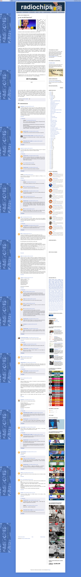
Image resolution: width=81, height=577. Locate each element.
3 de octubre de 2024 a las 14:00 (30, 291)
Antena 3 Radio (60, 282)
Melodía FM (56, 287)
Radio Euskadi (58, 285)
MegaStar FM (58, 289)
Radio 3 (50, 282)
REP (24, 186)
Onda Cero (54, 279)
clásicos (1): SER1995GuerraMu (55, 100)
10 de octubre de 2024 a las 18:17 (28, 472)
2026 (50, 92)
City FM (56, 300)
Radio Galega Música (53, 301)
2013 (50, 163)
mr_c (21, 479)
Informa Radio (50, 303)
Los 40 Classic (54, 289)
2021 (50, 153)
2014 (50, 162)
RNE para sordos (53, 111)
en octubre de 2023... (53, 124)
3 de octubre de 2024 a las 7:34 (27, 233)
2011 (50, 166)
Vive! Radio (56, 310)
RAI (62, 300)
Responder (22, 116)
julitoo (21, 356)
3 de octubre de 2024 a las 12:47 (28, 277)
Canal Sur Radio (58, 284)
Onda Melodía (58, 296)
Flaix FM (62, 288)
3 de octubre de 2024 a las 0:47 (28, 174)
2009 (50, 168)
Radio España (52, 288)
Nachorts (22, 492)
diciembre (52, 95)
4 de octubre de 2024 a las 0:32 (33, 328)
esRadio (52, 281)
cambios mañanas (47, 12)
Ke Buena (54, 303)
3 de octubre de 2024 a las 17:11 (28, 356)
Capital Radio (52, 302)
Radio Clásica (53, 285)
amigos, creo (52, 113)
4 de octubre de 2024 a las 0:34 (33, 200)
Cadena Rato (54, 296)
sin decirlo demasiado (53, 117)
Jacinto (22, 277)
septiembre (52, 138)
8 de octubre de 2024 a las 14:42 (31, 451)
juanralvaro (22, 106)
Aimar (41, 12)
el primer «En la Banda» (57, 361)
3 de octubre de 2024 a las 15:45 (31, 344)
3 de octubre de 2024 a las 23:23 (38, 412)
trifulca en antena (53, 125)
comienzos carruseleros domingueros (57, 349)
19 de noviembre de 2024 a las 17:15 (34, 500)
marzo (52, 146)
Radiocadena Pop (51, 299)
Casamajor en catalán (53, 121)
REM (49, 301)
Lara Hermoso (25, 12)
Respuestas (23, 118)
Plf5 (21, 233)
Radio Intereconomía (57, 288)
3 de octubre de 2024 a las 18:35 (33, 155)
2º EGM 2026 (32, 12)
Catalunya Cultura (57, 302)
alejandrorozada (25, 131)
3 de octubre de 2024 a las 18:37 (33, 348)
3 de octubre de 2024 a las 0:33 (31, 120)
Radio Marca (61, 283)
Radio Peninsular (51, 291)
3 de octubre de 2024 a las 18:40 (31, 362)
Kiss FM (54, 284)
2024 (50, 94)
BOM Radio (55, 299)
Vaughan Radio (53, 310)
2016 (50, 159)
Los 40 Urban (58, 290)
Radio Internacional (51, 304)
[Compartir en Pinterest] (23, 100)
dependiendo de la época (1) (54, 103)
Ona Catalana (61, 297)
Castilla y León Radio (60, 299)
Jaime (24, 196)
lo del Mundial (56, 355)
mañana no (56, 336)
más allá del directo (53, 130)
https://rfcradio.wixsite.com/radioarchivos (54, 81)
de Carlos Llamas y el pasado (54, 133)
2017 (50, 158)
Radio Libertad (61, 304)
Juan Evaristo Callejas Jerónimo (28, 135)
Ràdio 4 (50, 287)
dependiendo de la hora (54, 104)
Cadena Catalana (58, 291)
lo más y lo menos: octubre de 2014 (55, 112)
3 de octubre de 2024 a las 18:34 (33, 131)
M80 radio (61, 280)
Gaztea (58, 300)
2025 (50, 93)
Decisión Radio (52, 297)
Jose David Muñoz (23, 451)
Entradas (51, 410)
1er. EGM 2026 (54, 12)
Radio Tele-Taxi (51, 290)
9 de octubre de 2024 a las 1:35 (33, 464)
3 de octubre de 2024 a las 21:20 (32, 324)
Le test (22, 148)
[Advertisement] (32, 533)
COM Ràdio (54, 290)
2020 (50, 154)
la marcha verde (52, 62)
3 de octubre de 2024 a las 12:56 (33, 337)
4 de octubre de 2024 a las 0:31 (33, 167)
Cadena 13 (50, 296)
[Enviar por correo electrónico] (18, 100)
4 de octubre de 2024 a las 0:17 (30, 196)
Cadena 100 (57, 283)
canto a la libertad (53, 122)
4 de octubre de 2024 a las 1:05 (38, 135)
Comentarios (52, 412)
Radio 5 (61, 281)
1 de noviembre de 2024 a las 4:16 (28, 479)
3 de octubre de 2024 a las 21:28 (29, 399)
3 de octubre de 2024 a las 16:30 (33, 225)
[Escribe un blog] (19, 100)
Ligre (24, 303)
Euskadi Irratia (57, 297)
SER (50, 279)
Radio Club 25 (61, 303)
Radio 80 (50, 289)
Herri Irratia (61, 302)
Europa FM (57, 281)
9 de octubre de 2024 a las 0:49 (30, 458)
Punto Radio (54, 282)
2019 (50, 155)
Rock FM (51, 286)
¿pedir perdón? (52, 102)
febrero (52, 147)
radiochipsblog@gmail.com (53, 56)
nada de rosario (52, 116)
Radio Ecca (61, 298)
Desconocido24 (23, 427)
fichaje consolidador (57, 329)
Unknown (24, 344)
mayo (51, 143)
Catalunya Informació (52, 300)
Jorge (53, 231)
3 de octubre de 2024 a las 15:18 (30, 186)
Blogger (49, 569)
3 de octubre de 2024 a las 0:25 (29, 106)
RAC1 (50, 281)
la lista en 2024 (52, 135)
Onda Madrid (57, 286)
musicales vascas (53, 107)
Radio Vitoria (59, 301)
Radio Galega (60, 287)
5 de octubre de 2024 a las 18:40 (38, 434)
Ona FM (61, 300)
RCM (60, 296)
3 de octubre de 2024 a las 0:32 (28, 148)
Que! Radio (58, 298)
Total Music (54, 183)
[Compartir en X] (20, 100)
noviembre (52, 97)
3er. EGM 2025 (61, 12)
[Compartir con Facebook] (22, 100)
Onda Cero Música (54, 298)
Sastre (37, 12)
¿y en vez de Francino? (53, 134)
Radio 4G (61, 289)
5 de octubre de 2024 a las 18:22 (31, 427)
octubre (52, 98)
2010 (50, 167)
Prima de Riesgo (55, 189)
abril (51, 145)
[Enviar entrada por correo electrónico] (29, 98)
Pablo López (19, 12)
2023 (50, 150)
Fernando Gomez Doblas (24, 337)
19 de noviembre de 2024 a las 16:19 (29, 492)
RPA (58, 303)
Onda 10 (50, 298)
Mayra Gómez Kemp (53, 120)
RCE (54, 286)
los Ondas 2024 (52, 108)
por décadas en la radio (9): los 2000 (55, 129)
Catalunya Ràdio (52, 283)
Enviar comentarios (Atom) (26, 538)
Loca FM (57, 303)
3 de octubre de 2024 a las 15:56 (30, 308)
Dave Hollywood (25, 225)
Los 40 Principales (55, 280)
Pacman (24, 98)
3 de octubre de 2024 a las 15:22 (30, 303)
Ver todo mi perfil (56, 321)
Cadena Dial (51, 284)
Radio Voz (61, 286)
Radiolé (52, 287)
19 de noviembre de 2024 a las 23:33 (32, 505)
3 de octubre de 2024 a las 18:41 (33, 318)
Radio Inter (61, 290)
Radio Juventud (56, 304)
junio (51, 142)
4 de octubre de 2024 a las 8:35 (37, 141)
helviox (22, 472)
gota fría (51, 99)
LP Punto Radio (52, 126)
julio (51, 141)
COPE (59, 279)
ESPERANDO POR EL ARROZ (28, 141)
